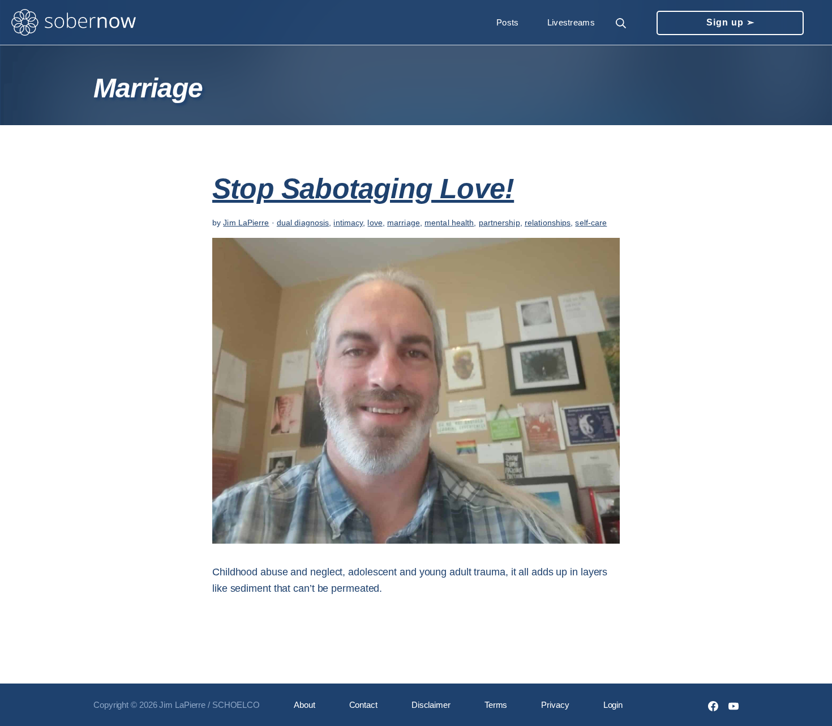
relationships (548, 222)
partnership (499, 222)
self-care (591, 222)
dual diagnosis (303, 222)
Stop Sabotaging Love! (363, 188)
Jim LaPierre (246, 222)
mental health (449, 222)
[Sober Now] (73, 22)
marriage (403, 222)
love (374, 222)
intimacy (348, 222)
